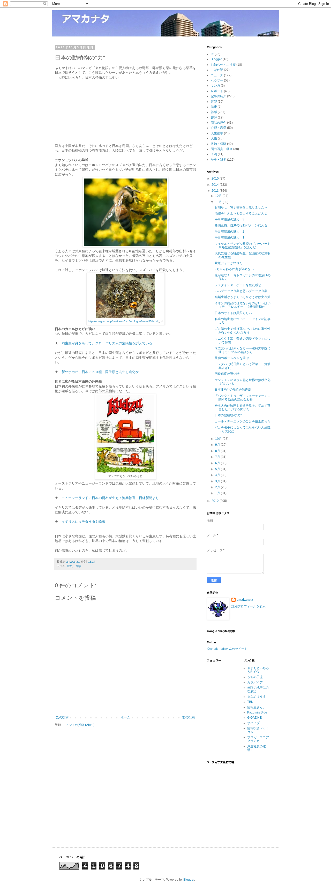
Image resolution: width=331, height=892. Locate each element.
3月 (218, 481)
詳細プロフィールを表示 (248, 606)
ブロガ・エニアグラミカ (258, 739)
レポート (217, 91)
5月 (218, 469)
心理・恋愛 (218, 128)
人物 (214, 138)
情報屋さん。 (256, 707)
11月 (219, 202)
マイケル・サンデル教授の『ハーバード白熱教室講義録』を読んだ (242, 245)
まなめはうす (256, 696)
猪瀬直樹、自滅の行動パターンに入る (241, 225)
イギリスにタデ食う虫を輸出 (83, 522)
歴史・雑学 (74, 566)
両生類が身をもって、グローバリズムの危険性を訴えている (107, 343)
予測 (214, 154)
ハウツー (217, 80)
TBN (250, 702)
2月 (218, 487)
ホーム (125, 717)
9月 (218, 445)
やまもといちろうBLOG (258, 669)
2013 (216, 190)
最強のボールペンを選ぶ (232, 358)
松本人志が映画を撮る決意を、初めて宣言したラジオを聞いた (242, 407)
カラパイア (255, 682)
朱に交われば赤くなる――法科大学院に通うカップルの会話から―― (242, 350)
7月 (218, 457)
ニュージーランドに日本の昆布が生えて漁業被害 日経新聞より (110, 498)
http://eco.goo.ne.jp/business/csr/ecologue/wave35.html (122, 321)
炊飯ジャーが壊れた (229, 263)
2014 (216, 185)
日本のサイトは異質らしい (233, 313)
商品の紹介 (218, 122)
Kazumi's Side (257, 712)
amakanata (245, 599)
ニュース (217, 75)
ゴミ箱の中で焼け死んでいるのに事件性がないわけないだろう (242, 330)
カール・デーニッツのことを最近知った (242, 421)
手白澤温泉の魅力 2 (229, 231)
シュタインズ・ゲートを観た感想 (238, 285)
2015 (216, 178)
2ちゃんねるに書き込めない (234, 269)
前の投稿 (188, 717)
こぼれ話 (217, 70)
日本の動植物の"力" (228, 415)
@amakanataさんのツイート (227, 649)
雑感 (214, 112)
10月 (219, 439)
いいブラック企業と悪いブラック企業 (241, 291)
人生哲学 (217, 133)
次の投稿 (62, 717)
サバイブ (253, 723)
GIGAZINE (254, 717)
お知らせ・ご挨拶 (223, 64)
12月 (219, 196)
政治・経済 (218, 144)
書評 (214, 117)
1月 (218, 493)
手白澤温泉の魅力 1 (229, 237)
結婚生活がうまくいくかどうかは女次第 (242, 297)
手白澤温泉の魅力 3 (229, 219)
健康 (214, 107)
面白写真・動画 (221, 149)
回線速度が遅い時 (227, 374)
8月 (218, 451)
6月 (218, 463)
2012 (216, 501)
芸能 (214, 101)
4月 (218, 475)
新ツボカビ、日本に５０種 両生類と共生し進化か (100, 372)
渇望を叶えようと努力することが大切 (241, 213)
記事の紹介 (218, 96)
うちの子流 (255, 677)
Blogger (216, 59)
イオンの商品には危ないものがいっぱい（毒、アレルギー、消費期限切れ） (242, 305)
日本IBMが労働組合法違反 (233, 389)
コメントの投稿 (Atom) (78, 725)
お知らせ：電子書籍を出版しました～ (241, 207)
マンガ (215, 85)
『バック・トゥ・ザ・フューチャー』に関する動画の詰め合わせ (242, 397)
